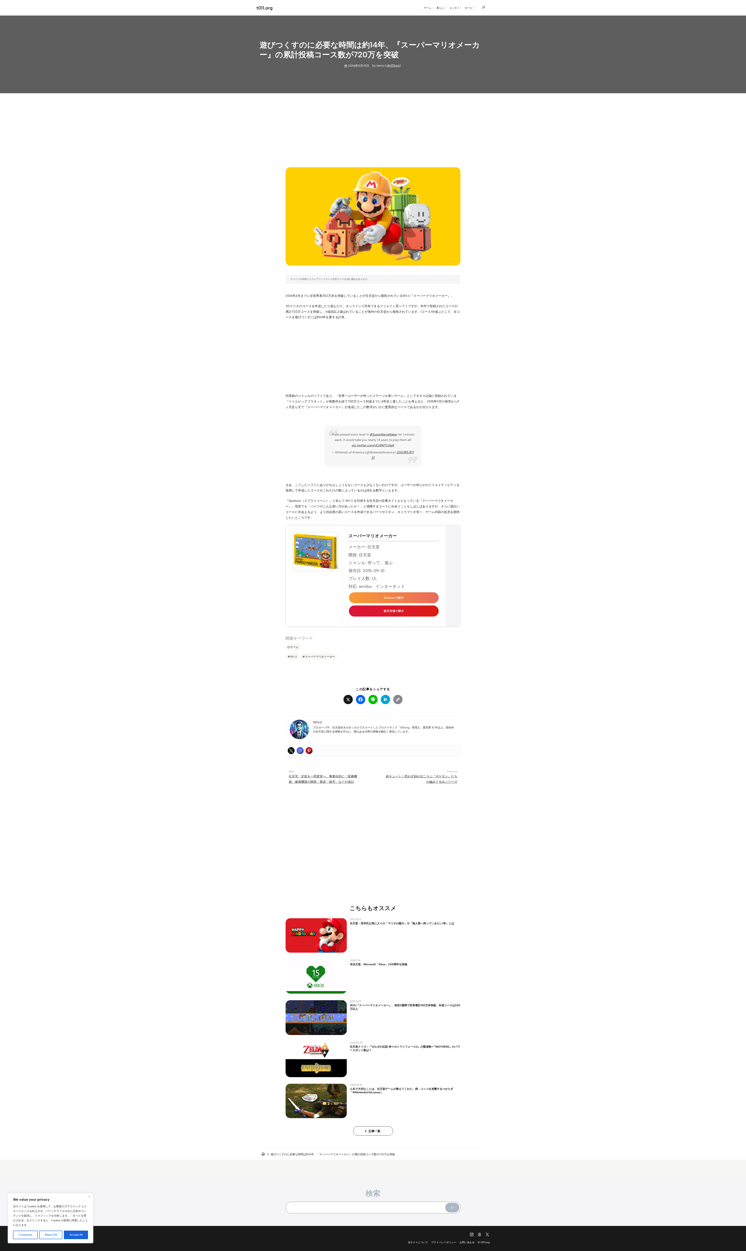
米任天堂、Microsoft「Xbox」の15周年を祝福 (378, 964)
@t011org (393, 65)
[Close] (89, 1196)
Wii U (293, 656)
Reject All (51, 1234)
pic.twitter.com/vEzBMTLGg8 (373, 445)
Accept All (76, 1234)
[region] (50, 1218)
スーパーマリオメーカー (320, 656)
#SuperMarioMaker (383, 434)
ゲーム (294, 647)
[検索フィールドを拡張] (484, 7)
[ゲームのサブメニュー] (433, 8)
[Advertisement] (373, 126)
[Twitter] (291, 750)
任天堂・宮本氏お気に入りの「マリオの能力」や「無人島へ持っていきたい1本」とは (402, 923)
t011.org (264, 8)
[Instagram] (300, 750)
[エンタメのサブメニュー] (461, 8)
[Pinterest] (309, 750)
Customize (25, 1234)
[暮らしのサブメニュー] (445, 8)
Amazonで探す (394, 597)
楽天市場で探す (394, 610)
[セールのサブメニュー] (473, 8)
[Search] (452, 1207)
